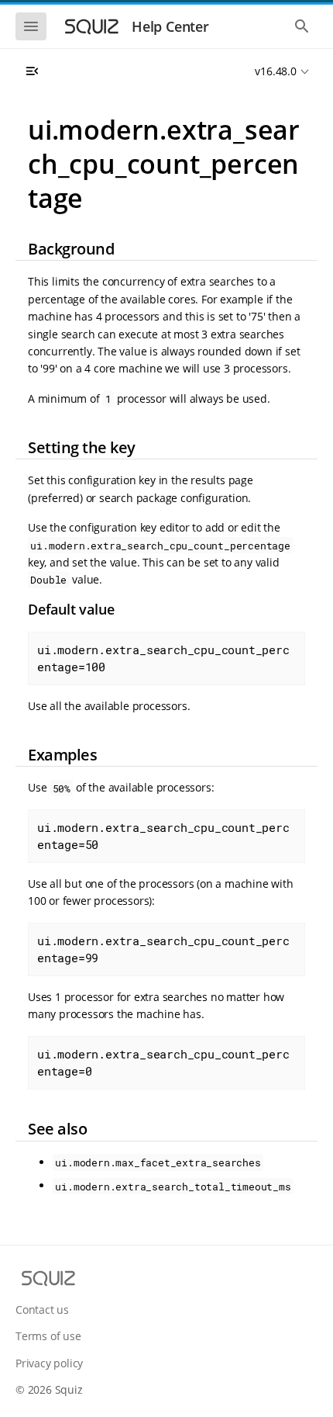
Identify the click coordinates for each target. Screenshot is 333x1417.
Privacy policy (49, 1363)
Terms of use (48, 1336)
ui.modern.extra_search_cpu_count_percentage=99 (163, 949)
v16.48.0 (275, 71)
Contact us (42, 1309)
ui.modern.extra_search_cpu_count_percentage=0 (163, 1062)
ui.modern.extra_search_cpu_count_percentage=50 (163, 836)
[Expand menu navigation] (31, 71)
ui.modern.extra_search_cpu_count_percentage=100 (163, 658)
